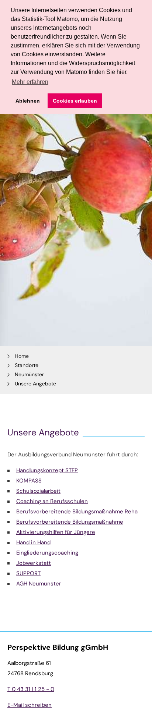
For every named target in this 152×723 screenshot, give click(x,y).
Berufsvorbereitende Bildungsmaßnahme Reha (77, 511)
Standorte (26, 365)
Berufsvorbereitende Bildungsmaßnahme (69, 522)
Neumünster (29, 374)
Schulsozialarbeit (38, 491)
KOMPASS (29, 480)
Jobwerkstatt (33, 563)
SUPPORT (28, 573)
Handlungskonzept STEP (47, 470)
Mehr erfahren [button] (30, 82)
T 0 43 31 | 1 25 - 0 (30, 689)
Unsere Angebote (35, 383)
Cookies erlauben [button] (75, 101)
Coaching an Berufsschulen (52, 501)
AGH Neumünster (38, 583)
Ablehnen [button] (27, 101)
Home (22, 356)
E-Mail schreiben (29, 705)
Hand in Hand (33, 542)
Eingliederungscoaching (47, 552)
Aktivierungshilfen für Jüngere (55, 532)
